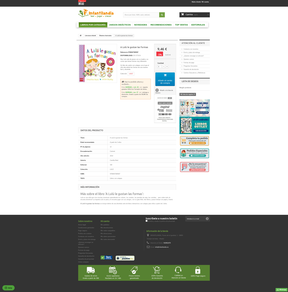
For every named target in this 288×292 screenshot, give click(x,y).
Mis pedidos (105, 225)
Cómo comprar (83, 262)
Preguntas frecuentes (190, 66)
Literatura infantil (90, 35)
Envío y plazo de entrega (191, 52)
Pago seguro (82, 230)
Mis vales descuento (108, 239)
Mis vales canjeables (108, 230)
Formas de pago (188, 62)
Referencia (124, 52)
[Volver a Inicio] (80, 35)
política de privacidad (168, 221)
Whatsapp (282, 289)
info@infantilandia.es (162, 247)
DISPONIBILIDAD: (126, 55)
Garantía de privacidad (86, 259)
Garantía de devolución (191, 69)
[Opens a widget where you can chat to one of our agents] (8, 288)
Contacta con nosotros (190, 49)
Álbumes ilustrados (105, 35)
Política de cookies (84, 233)
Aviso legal (82, 225)
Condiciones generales (86, 228)
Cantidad (161, 63)
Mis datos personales (108, 236)
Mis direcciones (106, 233)
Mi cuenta (105, 221)
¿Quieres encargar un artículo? (193, 56)
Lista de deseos (190, 81)
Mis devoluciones (107, 228)
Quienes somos (188, 59)
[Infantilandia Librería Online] (99, 13)
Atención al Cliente (193, 43)
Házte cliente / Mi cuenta (200, 2)
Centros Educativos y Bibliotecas (194, 73)
